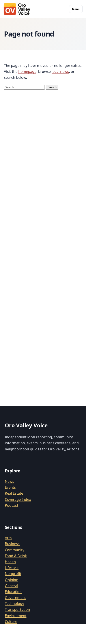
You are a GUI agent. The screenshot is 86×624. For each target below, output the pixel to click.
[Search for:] (25, 86)
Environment (15, 615)
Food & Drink (16, 555)
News (9, 481)
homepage (27, 71)
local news (60, 71)
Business (12, 543)
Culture (11, 621)
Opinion (11, 579)
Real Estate (14, 493)
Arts (8, 537)
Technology (14, 603)
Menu (76, 9)
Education (13, 591)
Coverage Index (18, 499)
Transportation (17, 609)
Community (14, 549)
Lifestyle (12, 567)
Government (15, 597)
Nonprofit (13, 573)
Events (10, 487)
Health (10, 561)
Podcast (11, 505)
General (11, 585)
